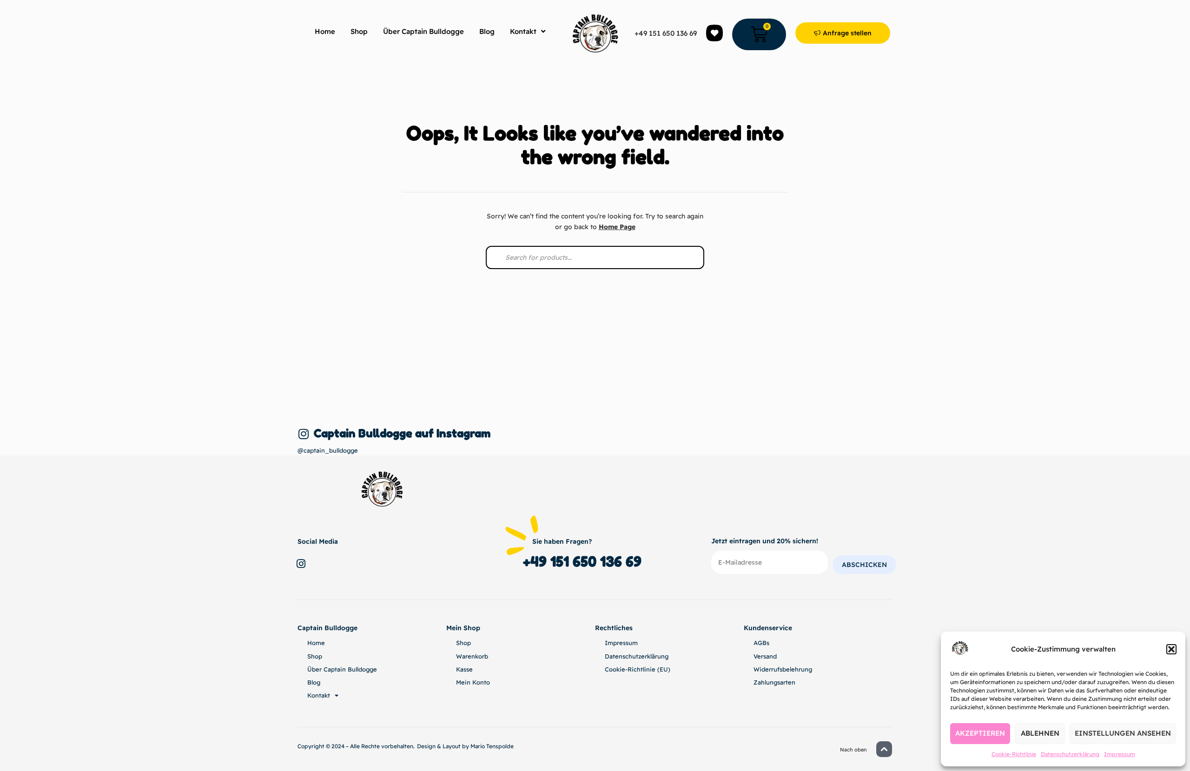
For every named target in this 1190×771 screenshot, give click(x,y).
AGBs (761, 642)
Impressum (1119, 754)
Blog (487, 31)
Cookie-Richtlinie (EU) (637, 669)
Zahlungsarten (774, 682)
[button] (1171, 649)
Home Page (617, 227)
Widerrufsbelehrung (783, 669)
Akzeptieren (980, 733)
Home (325, 31)
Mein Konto (473, 682)
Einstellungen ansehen (1123, 733)
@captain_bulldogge (328, 450)
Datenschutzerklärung (1070, 754)
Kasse (464, 669)
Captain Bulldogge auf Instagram (402, 433)
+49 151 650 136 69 (666, 33)
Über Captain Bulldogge (423, 31)
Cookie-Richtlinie (1014, 754)
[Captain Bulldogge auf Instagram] (303, 434)
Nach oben (853, 749)
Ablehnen (1040, 733)
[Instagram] (301, 564)
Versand (765, 656)
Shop (359, 31)
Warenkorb (472, 656)
